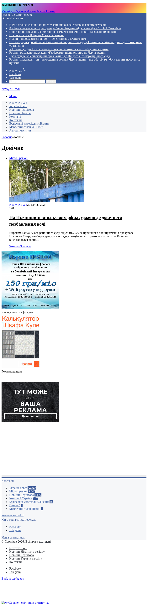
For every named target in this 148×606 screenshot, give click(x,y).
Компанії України (20, 498)
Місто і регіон (18, 491)
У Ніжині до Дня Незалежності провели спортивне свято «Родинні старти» (58, 49)
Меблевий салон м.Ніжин (26, 127)
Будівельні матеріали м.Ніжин (29, 123)
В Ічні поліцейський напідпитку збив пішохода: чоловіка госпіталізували (57, 24)
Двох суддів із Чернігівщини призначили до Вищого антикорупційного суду (59, 56)
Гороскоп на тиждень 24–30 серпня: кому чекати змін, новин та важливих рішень (62, 31)
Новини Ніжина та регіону (27, 551)
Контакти (15, 120)
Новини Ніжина (20, 113)
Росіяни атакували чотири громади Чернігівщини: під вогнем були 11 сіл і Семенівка (65, 28)
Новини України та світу (25, 558)
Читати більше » (20, 246)
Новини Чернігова (21, 109)
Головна (7, 137)
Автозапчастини (20, 130)
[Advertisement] (74, 450)
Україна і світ (18, 106)
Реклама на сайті (13, 515)
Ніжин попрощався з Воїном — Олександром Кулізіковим (47, 38)
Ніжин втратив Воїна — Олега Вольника (36, 35)
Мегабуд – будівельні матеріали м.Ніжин (28, 11)
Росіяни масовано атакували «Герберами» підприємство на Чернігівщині (57, 52)
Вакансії (14, 505)
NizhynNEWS (18, 102)
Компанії (15, 116)
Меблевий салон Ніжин (24, 508)
